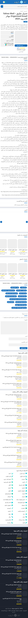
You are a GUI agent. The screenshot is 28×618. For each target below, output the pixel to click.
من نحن (13, 612)
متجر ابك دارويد (8, 608)
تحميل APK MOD (20, 45)
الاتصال (21, 11)
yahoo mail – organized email (8, 290)
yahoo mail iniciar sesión (11, 296)
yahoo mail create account (11, 293)
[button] (2, 6)
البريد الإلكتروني (24, 342)
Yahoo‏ (12, 33)
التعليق (25, 320)
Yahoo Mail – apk (14, 287)
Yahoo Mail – (23, 287)
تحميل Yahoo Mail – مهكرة (21, 305)
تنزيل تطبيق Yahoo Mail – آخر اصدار (19, 307)
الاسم (26, 336)
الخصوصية (25, 610)
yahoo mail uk (11, 302)
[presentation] (27, 222)
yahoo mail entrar (22, 296)
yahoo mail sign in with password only (18, 299)
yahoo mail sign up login (21, 302)
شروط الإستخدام (4, 610)
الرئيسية (25, 11)
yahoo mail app (23, 293)
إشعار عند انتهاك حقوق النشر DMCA (15, 610)
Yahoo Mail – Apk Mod (21, 290)
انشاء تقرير (21, 51)
